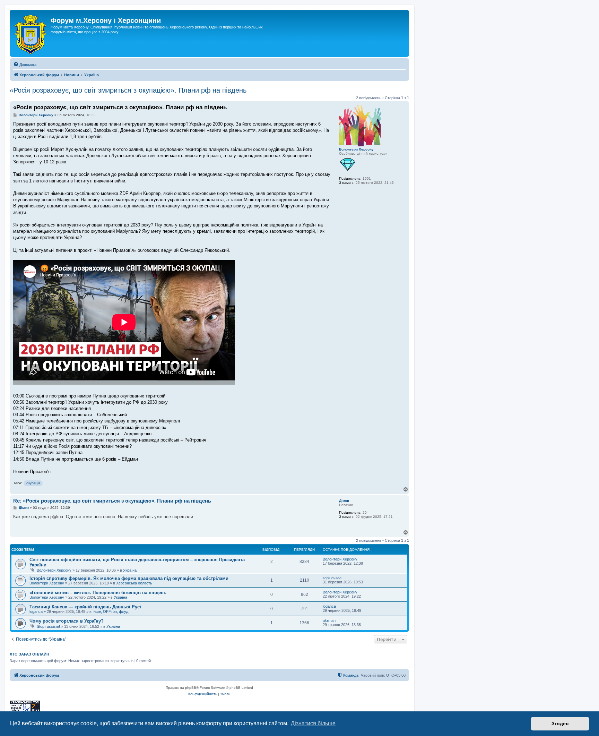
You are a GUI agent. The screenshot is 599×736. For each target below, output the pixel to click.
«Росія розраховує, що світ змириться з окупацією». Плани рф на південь (128, 90)
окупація (33, 483)
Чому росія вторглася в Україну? (66, 621)
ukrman (329, 620)
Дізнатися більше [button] (313, 723)
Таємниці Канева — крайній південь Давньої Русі (85, 606)
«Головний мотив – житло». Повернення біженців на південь (97, 592)
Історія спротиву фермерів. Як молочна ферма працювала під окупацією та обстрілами (128, 578)
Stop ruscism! (48, 626)
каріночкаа (332, 578)
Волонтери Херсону (356, 149)
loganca (36, 611)
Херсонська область (134, 583)
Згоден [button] (560, 723)
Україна (130, 570)
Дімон (344, 501)
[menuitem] (24, 64)
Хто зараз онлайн (29, 654)
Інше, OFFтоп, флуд (110, 611)
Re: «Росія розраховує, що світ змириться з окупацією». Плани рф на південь (112, 501)
